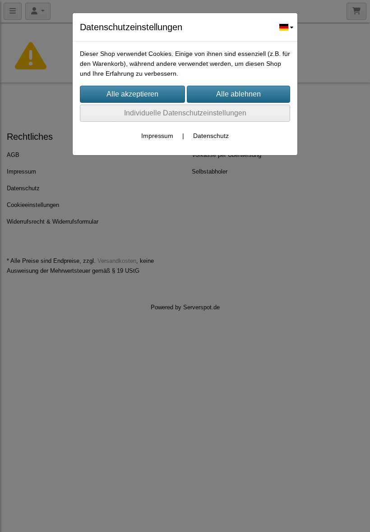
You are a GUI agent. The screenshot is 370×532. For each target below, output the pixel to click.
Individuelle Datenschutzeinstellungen (185, 113)
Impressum (157, 135)
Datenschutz (211, 135)
